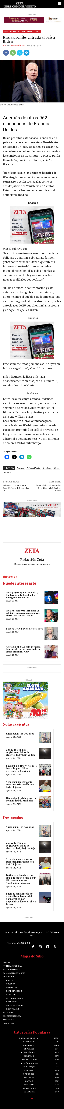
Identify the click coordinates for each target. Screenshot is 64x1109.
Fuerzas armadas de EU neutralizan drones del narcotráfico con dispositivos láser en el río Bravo (21, 899)
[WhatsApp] (13, 53)
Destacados (11, 31)
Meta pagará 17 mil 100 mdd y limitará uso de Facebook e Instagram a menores (22, 595)
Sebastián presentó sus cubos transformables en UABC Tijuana (20, 784)
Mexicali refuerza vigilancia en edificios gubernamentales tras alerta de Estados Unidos (23, 613)
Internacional (30, 31)
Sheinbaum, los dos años (20, 733)
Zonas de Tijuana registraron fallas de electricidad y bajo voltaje (20, 752)
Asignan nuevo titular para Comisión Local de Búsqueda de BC (17, 488)
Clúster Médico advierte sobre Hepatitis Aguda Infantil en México (48, 488)
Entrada (20, 468)
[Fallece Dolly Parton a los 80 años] (51, 633)
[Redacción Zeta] (5, 45)
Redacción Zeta (18, 45)
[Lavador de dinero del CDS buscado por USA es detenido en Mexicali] (45, 770)
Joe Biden (47, 468)
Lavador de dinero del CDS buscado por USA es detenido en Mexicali (21, 768)
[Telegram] (26, 53)
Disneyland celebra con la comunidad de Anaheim (21, 799)
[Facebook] (6, 53)
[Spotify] (48, 947)
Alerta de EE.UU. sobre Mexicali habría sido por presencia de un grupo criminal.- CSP (23, 649)
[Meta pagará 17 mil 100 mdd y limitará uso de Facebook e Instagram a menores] (51, 597)
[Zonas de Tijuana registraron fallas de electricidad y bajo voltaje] (45, 753)
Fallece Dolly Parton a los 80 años (24, 628)
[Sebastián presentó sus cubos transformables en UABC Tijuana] (45, 786)
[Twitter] (20, 53)
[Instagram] (40, 947)
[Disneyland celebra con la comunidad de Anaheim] (45, 802)
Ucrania (7, 472)
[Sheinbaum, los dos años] (45, 737)
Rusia (56, 468)
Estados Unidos (33, 468)
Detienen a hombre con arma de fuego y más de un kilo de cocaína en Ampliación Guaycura (21, 879)
